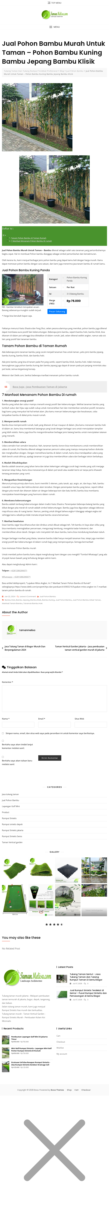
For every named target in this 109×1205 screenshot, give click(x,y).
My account (61, 1053)
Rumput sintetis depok (12, 824)
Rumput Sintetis (9, 818)
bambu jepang (23, 600)
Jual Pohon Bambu (48, 596)
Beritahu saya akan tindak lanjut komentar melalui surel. (17, 746)
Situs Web (79, 718)
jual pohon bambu (64, 600)
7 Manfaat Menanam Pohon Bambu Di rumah (31, 241)
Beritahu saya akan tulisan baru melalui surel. (17, 762)
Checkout (60, 1041)
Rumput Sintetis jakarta (12, 830)
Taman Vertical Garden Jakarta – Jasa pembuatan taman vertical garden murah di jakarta (79, 648)
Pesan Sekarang (57, 311)
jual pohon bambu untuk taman (87, 600)
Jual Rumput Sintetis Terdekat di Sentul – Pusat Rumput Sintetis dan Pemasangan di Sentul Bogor (88, 993)
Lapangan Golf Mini (11, 806)
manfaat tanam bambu (12, 603)
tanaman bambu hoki (33, 603)
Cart (58, 1035)
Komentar (7, 682)
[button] (54, 27)
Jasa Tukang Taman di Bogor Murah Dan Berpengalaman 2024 (25, 648)
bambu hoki (10, 600)
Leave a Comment (28, 596)
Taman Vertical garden (12, 842)
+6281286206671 (19, 570)
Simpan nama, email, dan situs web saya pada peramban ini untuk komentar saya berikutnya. (50, 733)
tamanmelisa (27, 630)
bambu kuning (48, 600)
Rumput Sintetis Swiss (12, 836)
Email (41, 718)
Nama (5, 718)
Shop (69, 1090)
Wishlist (60, 1047)
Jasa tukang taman (10, 794)
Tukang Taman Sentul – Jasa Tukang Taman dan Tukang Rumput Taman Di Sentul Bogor (86, 977)
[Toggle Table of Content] (4, 235)
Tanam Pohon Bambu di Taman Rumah (28, 238)
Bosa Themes (57, 1090)
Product (5, 812)
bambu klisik (35, 600)
